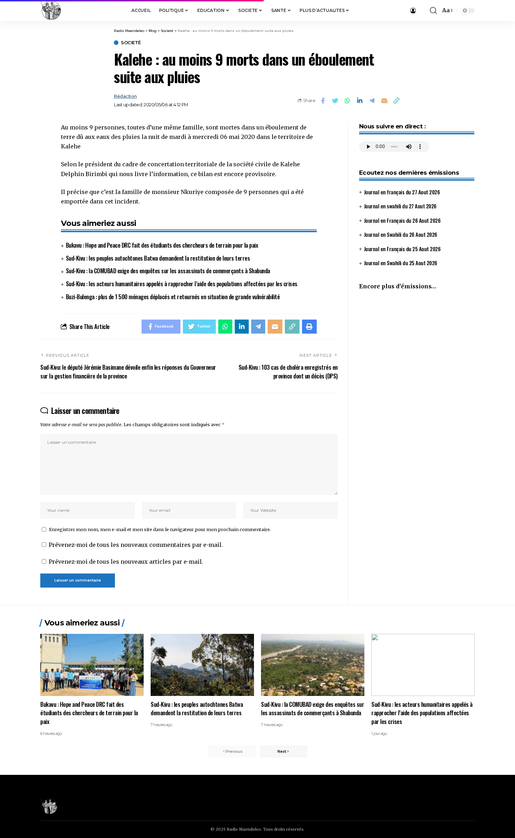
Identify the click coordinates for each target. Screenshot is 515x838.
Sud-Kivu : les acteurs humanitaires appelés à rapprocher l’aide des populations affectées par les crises (181, 283)
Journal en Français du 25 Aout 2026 (402, 248)
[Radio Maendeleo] (50, 10)
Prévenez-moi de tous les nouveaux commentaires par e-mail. (136, 544)
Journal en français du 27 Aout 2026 (402, 191)
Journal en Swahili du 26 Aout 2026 (400, 234)
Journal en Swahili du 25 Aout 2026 (400, 263)
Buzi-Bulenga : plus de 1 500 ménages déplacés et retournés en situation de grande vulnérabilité (173, 296)
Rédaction (125, 96)
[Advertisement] (416, 354)
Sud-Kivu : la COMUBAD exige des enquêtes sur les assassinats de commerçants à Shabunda (168, 270)
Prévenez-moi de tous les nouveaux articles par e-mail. (126, 561)
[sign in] (413, 10)
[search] (433, 10)
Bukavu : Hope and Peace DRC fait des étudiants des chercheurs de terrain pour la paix (162, 245)
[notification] (422, 10)
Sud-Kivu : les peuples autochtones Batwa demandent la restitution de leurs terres (158, 258)
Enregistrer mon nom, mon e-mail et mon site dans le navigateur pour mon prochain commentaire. (160, 529)
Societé (131, 42)
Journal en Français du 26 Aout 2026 (402, 220)
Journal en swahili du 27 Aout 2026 (400, 206)
